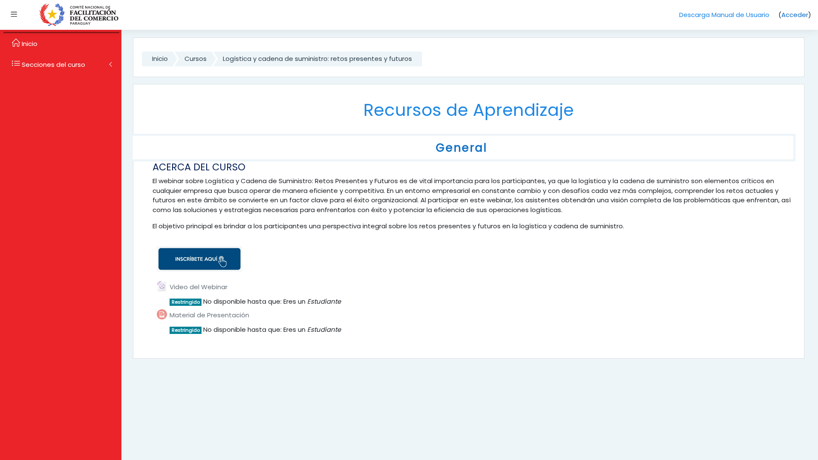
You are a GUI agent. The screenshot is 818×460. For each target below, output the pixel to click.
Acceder (794, 14)
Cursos (195, 58)
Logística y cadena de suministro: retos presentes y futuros (317, 58)
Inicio (160, 58)
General (461, 147)
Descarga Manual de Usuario (724, 14)
